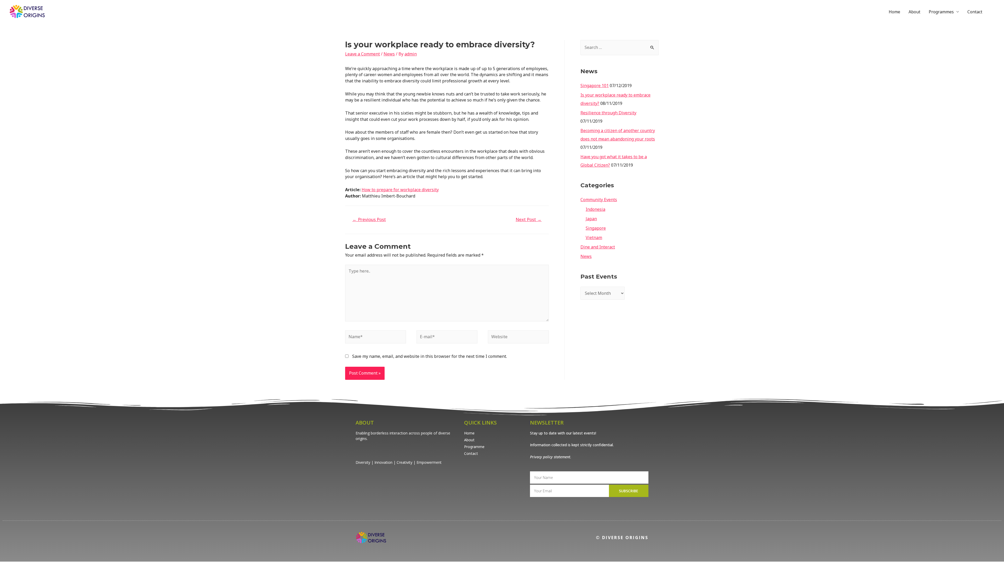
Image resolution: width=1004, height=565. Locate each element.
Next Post (528, 219)
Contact (974, 12)
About (914, 12)
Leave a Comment (362, 54)
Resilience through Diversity (608, 113)
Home (894, 12)
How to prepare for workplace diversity (400, 190)
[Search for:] (619, 47)
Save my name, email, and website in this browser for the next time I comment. (429, 356)
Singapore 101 (594, 85)
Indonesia (595, 209)
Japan (591, 219)
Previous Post (369, 219)
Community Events (598, 199)
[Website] (518, 338)
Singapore (596, 228)
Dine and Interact (597, 247)
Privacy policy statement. (550, 456)
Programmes (941, 12)
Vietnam (594, 237)
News (389, 54)
